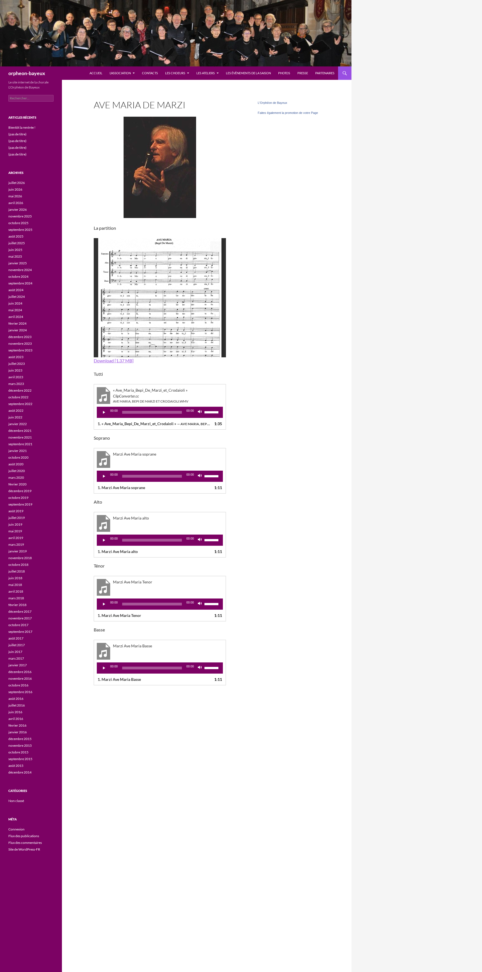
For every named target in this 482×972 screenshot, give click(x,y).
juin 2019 (15, 524)
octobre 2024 (18, 276)
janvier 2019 (17, 551)
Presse (302, 73)
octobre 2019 (18, 497)
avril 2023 (15, 377)
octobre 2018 (18, 564)
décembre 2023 (20, 337)
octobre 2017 (18, 625)
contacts (150, 73)
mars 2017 (16, 658)
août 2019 (15, 511)
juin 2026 (15, 189)
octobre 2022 (18, 397)
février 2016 (17, 725)
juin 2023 (15, 370)
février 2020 (17, 484)
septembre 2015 (20, 759)
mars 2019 (16, 544)
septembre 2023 (20, 350)
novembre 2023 (20, 343)
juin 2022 (15, 417)
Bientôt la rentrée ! (21, 127)
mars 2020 (16, 477)
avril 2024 (15, 317)
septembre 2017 (20, 631)
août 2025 (15, 236)
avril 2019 (15, 538)
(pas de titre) (17, 134)
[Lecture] (104, 412)
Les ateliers (205, 73)
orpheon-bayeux (26, 73)
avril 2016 (15, 719)
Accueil (96, 73)
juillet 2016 (16, 705)
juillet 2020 (16, 471)
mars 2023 (16, 384)
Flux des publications (23, 836)
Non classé (16, 801)
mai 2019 (15, 531)
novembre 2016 (20, 678)
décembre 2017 (20, 611)
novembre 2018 (20, 558)
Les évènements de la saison (248, 73)
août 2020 (15, 464)
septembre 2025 (20, 230)
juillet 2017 (16, 645)
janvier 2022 (17, 424)
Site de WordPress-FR (24, 849)
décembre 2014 (20, 772)
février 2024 (17, 323)
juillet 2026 (16, 183)
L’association (120, 73)
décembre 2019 (20, 491)
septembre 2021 (20, 444)
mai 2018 (15, 585)
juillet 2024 (16, 297)
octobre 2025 (18, 223)
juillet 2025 (16, 243)
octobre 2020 (18, 457)
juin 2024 (15, 303)
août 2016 (15, 698)
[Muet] (200, 412)
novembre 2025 (20, 216)
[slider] (212, 412)
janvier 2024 (17, 330)
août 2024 (15, 290)
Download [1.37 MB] (114, 360)
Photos (284, 73)
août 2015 (15, 765)
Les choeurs (175, 73)
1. (154, 423)
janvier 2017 (17, 665)
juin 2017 (15, 652)
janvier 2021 (17, 451)
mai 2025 (15, 256)
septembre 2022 (20, 404)
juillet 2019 (16, 518)
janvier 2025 (17, 263)
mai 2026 (15, 196)
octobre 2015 (18, 752)
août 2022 (15, 410)
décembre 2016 (20, 672)
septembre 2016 (20, 692)
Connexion (16, 829)
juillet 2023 (16, 363)
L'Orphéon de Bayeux (272, 102)
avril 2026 (15, 203)
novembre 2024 (20, 270)
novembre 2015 (20, 745)
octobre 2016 (18, 685)
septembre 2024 (20, 283)
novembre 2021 (20, 437)
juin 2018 (15, 578)
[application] (160, 412)
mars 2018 (16, 598)
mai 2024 (15, 310)
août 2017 (15, 638)
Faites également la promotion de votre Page (288, 112)
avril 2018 (15, 591)
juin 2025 (15, 250)
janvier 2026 (17, 209)
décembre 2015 (20, 739)
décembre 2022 (20, 390)
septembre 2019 (20, 504)
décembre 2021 (20, 430)
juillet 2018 (16, 571)
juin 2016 (15, 712)
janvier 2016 (17, 732)
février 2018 (17, 605)
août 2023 (15, 357)
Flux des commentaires (25, 843)
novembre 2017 (20, 618)
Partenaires (324, 73)
